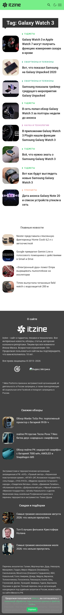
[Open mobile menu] (59, 5)
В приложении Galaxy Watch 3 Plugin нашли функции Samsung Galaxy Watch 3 (41, 135)
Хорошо (32, 609)
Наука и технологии (36, 125)
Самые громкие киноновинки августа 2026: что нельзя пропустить (38, 515)
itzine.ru (35, 598)
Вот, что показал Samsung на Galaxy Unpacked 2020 (40, 70)
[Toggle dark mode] (54, 5)
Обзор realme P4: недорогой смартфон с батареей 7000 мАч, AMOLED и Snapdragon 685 (38, 453)
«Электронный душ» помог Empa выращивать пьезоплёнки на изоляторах (35, 271)
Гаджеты (29, 34)
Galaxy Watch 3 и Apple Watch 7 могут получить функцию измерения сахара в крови (41, 46)
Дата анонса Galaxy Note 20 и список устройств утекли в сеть (41, 200)
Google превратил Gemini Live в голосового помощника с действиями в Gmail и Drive (38, 255)
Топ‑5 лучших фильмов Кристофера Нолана (37, 531)
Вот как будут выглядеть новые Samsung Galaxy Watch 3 (39, 178)
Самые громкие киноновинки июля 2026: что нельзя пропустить (37, 547)
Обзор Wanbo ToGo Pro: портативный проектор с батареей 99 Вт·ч (38, 420)
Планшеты (30, 190)
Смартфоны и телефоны (39, 62)
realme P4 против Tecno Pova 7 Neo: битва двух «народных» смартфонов (37, 436)
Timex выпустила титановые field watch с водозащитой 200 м (35, 284)
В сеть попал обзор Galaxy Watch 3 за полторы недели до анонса (41, 113)
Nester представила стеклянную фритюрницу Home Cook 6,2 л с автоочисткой (35, 240)
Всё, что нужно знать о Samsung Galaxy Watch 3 (39, 157)
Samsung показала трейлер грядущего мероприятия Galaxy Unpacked (41, 91)
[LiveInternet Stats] (25, 369)
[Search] (49, 5)
